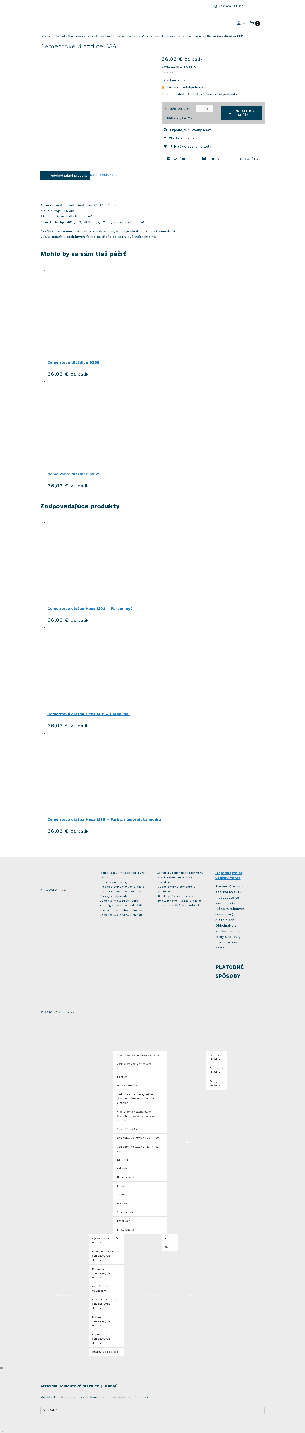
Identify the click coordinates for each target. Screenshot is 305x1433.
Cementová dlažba (80, 35)
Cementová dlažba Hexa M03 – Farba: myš (90, 608)
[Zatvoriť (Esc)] (1, 1425)
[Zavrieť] (1, 1023)
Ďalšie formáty (106, 35)
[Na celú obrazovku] (9, 1425)
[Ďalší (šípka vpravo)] (5, 1431)
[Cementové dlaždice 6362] (156, 423)
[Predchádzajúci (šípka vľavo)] (1, 1431)
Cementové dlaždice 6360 (73, 362)
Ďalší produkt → (104, 174)
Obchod (60, 35)
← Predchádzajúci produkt (65, 175)
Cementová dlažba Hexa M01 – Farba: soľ (88, 714)
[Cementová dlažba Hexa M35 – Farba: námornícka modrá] (156, 771)
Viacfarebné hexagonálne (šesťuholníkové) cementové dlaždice (161, 35)
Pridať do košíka (244, 113)
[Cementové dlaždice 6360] (156, 311)
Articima (46, 35)
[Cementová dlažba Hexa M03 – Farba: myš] (156, 560)
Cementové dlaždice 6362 (73, 474)
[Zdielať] (5, 1425)
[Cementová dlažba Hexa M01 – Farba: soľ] (156, 666)
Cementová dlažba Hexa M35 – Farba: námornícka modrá (104, 819)
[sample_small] (256, 872)
